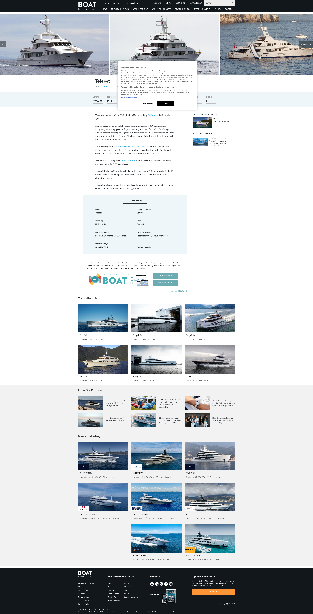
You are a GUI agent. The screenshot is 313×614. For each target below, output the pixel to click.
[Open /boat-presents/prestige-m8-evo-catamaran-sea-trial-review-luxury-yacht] (90, 403)
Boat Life (112, 597)
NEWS (104, 9)
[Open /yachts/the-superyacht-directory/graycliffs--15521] (156, 318)
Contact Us (83, 590)
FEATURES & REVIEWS (120, 9)
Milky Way (138, 376)
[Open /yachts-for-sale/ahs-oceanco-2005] (210, 497)
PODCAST (158, 3)
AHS (188, 514)
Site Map (128, 594)
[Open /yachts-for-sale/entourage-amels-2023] (210, 538)
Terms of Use (83, 597)
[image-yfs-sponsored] (83, 469)
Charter (111, 590)
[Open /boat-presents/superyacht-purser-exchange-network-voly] (197, 420)
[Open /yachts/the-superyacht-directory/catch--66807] (210, 359)
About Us (82, 587)
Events (127, 584)
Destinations (113, 594)
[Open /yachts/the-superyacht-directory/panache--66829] (103, 359)
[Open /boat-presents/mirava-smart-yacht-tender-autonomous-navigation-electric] (143, 420)
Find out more (166, 276)
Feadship (109, 86)
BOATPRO (229, 9)
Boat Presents (114, 601)
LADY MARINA (87, 514)
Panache (83, 376)
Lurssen (136, 477)
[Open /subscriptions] (167, 597)
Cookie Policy (84, 601)
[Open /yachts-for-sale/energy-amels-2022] (210, 456)
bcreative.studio (131, 597)
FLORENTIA (86, 473)
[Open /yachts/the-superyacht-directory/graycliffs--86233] (210, 318)
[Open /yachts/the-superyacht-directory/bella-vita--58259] (103, 318)
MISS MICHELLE (142, 555)
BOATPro (128, 587)
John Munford (128, 160)
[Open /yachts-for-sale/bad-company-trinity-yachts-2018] (156, 497)
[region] (157, 85)
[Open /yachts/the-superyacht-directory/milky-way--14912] (156, 359)
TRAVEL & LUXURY (182, 9)
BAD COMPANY (141, 514)
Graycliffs (137, 335)
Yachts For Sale (114, 587)
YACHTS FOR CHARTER (161, 9)
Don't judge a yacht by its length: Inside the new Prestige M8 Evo (116, 403)
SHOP (168, 3)
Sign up (213, 592)
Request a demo (165, 283)
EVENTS (217, 9)
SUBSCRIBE (180, 3)
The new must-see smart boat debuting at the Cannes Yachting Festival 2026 (170, 420)
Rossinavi (83, 477)
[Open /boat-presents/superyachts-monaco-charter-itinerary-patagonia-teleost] (200, 141)
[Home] (89, 6)
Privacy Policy (84, 604)
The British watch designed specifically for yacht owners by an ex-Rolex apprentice (223, 403)
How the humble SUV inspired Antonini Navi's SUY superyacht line (115, 420)
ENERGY (190, 473)
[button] (3, 44)
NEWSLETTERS (195, 3)
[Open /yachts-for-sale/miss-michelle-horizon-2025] (156, 538)
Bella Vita (83, 335)
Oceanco (190, 518)
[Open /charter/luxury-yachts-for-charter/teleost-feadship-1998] (202, 122)
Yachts (111, 584)
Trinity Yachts (138, 518)
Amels (188, 477)
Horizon (136, 559)
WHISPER (138, 473)
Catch (188, 376)
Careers (81, 594)
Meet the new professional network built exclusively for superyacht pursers (223, 420)
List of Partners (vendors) (129, 97)
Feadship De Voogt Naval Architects (131, 146)
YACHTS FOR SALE (140, 9)
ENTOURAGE (193, 555)
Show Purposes (148, 103)
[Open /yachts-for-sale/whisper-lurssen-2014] (156, 456)
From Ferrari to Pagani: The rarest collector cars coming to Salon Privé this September (170, 403)
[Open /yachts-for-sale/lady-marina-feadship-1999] (103, 497)
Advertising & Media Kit (88, 584)
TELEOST (216, 118)
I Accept (165, 103)
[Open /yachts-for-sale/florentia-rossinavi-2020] (103, 456)
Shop (126, 590)
